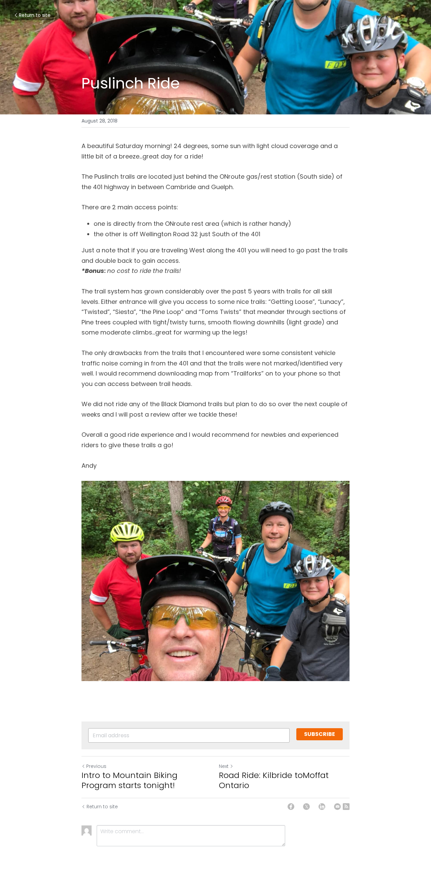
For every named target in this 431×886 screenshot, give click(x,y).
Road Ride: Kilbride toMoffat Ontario (274, 780)
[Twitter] (306, 806)
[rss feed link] (346, 806)
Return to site (35, 15)
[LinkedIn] (322, 806)
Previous (96, 766)
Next (224, 766)
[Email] (337, 806)
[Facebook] (291, 806)
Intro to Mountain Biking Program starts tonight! (129, 780)
